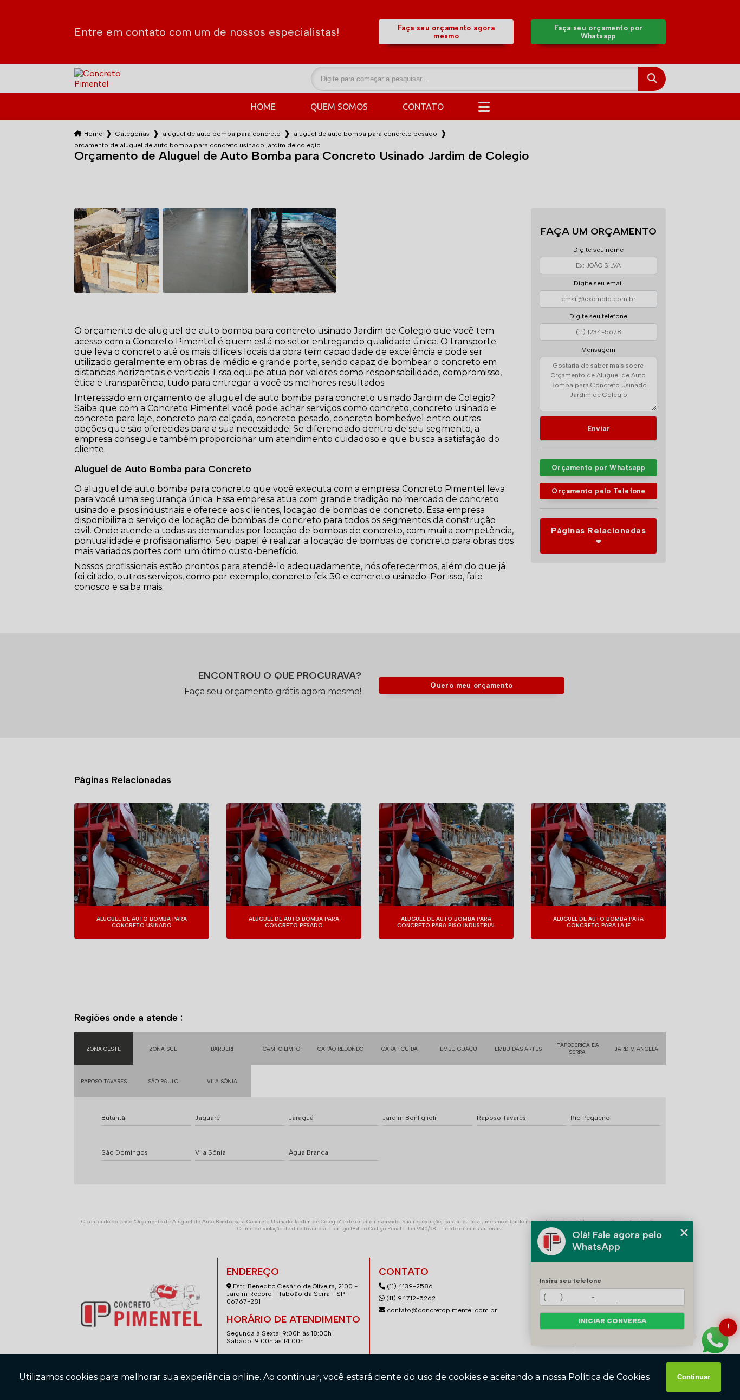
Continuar (693, 1377)
